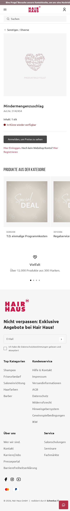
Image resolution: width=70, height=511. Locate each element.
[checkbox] (5, 348)
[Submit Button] (61, 339)
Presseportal (12, 461)
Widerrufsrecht (42, 402)
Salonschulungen (55, 442)
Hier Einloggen (12, 148)
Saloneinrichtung (14, 383)
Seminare (50, 448)
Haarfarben (11, 389)
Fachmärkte (51, 455)
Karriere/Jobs (12, 455)
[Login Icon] (64, 10)
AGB (35, 389)
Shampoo (10, 370)
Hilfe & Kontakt (42, 370)
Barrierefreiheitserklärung (20, 467)
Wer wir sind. (12, 442)
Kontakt (9, 448)
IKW (35, 421)
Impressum (39, 376)
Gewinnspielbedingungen (48, 415)
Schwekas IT (53, 500)
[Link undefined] (6, 479)
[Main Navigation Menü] (5, 9)
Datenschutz (40, 396)
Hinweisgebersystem (45, 408)
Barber (8, 396)
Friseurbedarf (12, 376)
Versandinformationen (46, 383)
